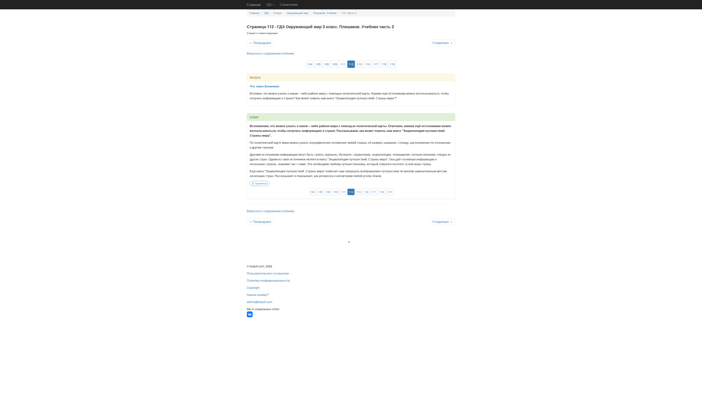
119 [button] (392, 64)
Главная (254, 4)
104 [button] (309, 64)
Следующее (442, 43)
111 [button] (342, 64)
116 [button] (367, 64)
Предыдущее (260, 43)
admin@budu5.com (259, 302)
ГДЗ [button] (269, 4)
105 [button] (318, 64)
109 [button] (334, 64)
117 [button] (375, 64)
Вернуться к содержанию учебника (270, 53)
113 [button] (359, 64)
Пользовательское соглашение (268, 273)
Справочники (289, 4)
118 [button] (384, 64)
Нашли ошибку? (258, 295)
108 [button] (326, 64)
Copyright (253, 287)
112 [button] (351, 64)
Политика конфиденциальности (268, 280)
